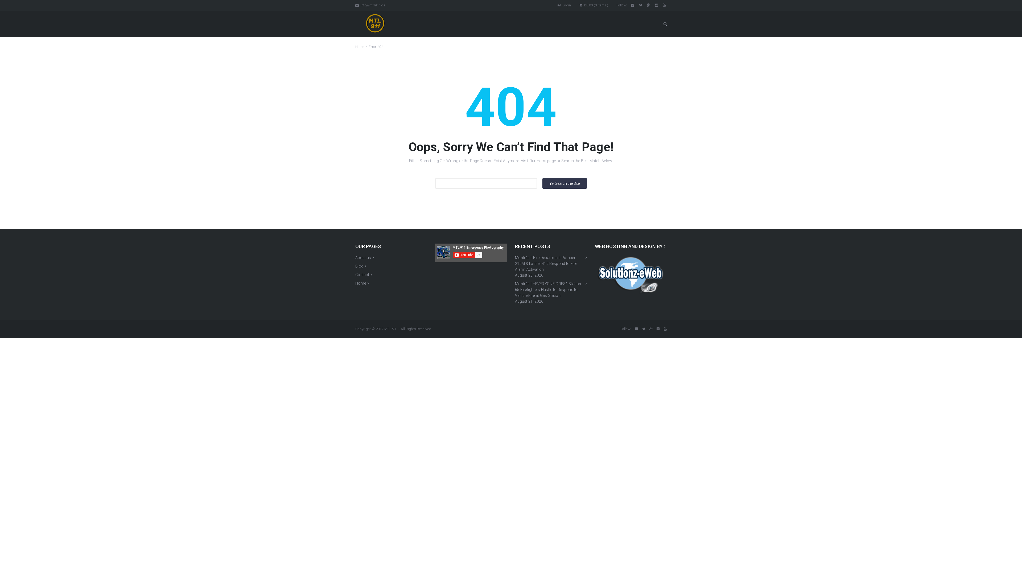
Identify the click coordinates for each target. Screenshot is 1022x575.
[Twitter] (641, 5)
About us (363, 258)
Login (566, 5)
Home (359, 47)
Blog (359, 266)
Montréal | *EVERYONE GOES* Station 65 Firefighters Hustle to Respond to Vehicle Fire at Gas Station (548, 290)
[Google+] (649, 5)
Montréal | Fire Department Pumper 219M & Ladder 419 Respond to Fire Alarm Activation (546, 264)
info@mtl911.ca (372, 5)
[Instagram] (657, 5)
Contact (362, 275)
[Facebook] (633, 5)
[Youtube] (665, 5)
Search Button (665, 24)
